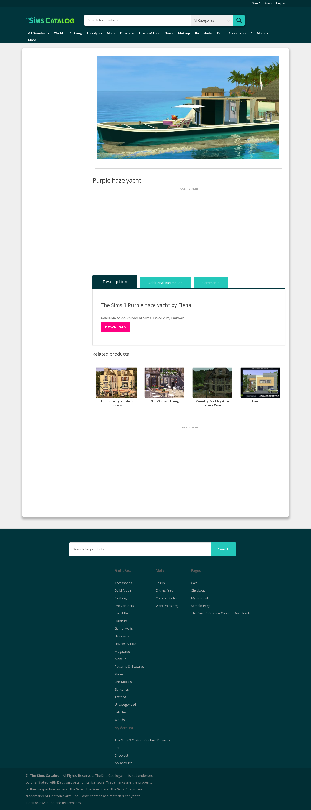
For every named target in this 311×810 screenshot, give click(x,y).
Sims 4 (268, 3)
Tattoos (120, 697)
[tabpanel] (188, 107)
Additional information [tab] (165, 282)
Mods (111, 33)
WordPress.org (167, 605)
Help (279, 3)
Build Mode (203, 33)
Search (223, 549)
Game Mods (124, 628)
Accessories (237, 33)
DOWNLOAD (115, 327)
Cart (194, 583)
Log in (160, 583)
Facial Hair (122, 613)
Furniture (127, 33)
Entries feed (164, 590)
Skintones (122, 689)
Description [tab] (114, 282)
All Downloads (38, 33)
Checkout (198, 590)
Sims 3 (256, 3)
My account (199, 598)
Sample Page (200, 605)
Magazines (122, 651)
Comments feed (168, 598)
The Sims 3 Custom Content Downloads (220, 613)
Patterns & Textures (129, 666)
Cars (220, 33)
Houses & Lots (149, 33)
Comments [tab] (210, 282)
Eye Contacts (124, 605)
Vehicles (120, 712)
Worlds (59, 33)
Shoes (168, 33)
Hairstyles (94, 33)
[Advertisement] (189, 232)
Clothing (76, 33)
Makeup (184, 33)
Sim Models (259, 33)
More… (33, 40)
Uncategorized (125, 704)
